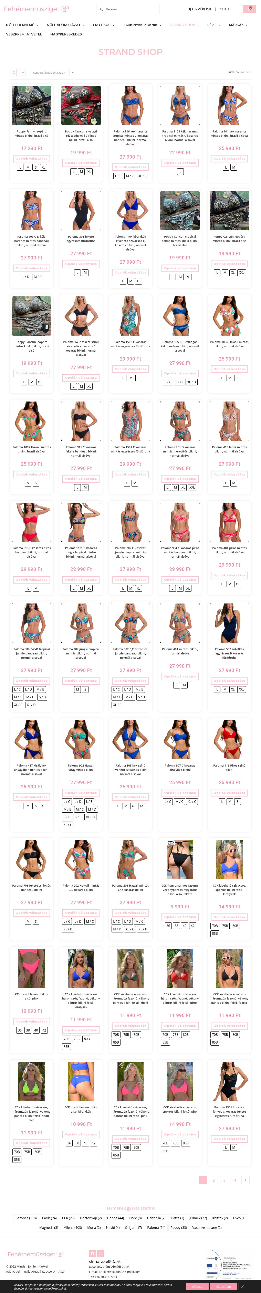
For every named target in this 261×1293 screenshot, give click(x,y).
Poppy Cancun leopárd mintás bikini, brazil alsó (229, 239)
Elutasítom (223, 1287)
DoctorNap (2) (91, 1218)
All (249, 72)
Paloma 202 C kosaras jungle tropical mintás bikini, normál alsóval (130, 552)
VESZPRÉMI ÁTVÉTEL (24, 34)
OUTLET (226, 9)
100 (243, 72)
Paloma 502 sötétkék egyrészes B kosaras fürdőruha (229, 653)
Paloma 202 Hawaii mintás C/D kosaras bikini (81, 888)
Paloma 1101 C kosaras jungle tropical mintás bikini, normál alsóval (81, 552)
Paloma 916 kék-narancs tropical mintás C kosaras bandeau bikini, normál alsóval (130, 137)
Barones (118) (26, 1218)
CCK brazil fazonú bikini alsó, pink (31, 996)
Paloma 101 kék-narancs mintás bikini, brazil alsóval (229, 133)
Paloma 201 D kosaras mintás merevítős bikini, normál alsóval (180, 451)
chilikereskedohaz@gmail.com (119, 1272)
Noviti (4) (113, 1227)
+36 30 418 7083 (106, 1277)
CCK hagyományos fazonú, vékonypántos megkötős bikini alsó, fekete (180, 890)
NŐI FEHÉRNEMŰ (20, 25)
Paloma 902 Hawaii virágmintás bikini (81, 767)
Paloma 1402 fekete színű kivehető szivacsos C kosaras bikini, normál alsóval (81, 348)
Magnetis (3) (48, 1227)
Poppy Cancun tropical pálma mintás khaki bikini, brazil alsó (180, 241)
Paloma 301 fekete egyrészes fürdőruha (81, 239)
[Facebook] (92, 1253)
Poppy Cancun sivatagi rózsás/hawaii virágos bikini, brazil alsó (81, 135)
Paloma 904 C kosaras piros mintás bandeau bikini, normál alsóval (180, 552)
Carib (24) (49, 1218)
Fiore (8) (135, 1218)
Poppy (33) (179, 1227)
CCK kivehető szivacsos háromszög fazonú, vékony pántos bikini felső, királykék (81, 1000)
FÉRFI (212, 25)
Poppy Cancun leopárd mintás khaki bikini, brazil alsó (32, 346)
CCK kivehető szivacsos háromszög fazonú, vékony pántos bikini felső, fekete (229, 998)
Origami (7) (133, 1227)
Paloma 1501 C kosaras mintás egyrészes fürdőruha (130, 449)
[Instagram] (100, 1253)
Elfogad (197, 1287)
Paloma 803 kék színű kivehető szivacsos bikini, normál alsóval (130, 769)
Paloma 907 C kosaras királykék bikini (180, 767)
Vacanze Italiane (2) (207, 1227)
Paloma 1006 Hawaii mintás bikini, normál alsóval (229, 344)
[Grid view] (13, 72)
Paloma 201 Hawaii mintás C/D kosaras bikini (130, 888)
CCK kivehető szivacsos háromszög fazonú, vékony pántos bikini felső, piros (180, 998)
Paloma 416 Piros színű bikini (229, 767)
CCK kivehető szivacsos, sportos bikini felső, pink (180, 1109)
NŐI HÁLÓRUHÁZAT (64, 25)
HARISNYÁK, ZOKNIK (140, 25)
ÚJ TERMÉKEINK (199, 9)
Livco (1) (239, 1218)
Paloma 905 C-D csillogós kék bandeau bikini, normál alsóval (180, 346)
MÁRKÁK (236, 25)
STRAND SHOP (182, 25)
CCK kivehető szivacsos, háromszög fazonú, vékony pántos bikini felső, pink (130, 1111)
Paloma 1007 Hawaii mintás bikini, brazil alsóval (31, 449)
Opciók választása (32, 158)
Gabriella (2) (156, 1218)
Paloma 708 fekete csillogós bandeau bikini (31, 888)
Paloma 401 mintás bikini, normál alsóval (180, 651)
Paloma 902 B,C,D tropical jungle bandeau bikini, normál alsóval (130, 653)
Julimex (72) (198, 1218)
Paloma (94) (156, 1227)
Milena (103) (72, 1227)
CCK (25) (68, 1218)
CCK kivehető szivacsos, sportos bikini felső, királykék (229, 890)
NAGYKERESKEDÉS (66, 34)
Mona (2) (94, 1227)
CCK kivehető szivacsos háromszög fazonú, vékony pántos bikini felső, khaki (130, 998)
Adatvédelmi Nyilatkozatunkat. (47, 1288)
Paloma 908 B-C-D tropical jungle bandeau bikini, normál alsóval (31, 653)
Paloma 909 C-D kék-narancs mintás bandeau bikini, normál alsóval (31, 241)
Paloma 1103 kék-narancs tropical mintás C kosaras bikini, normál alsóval (180, 135)
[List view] (22, 72)
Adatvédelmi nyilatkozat (22, 1271)
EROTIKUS (102, 25)
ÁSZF (62, 1271)
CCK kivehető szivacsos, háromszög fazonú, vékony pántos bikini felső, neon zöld (31, 1113)
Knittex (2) (220, 1218)
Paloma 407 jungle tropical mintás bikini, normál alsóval (81, 653)
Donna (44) (115, 1218)
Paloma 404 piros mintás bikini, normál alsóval (229, 550)
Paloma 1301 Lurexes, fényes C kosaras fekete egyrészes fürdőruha (229, 1111)
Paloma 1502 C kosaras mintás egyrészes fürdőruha (130, 344)
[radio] (20, 167)
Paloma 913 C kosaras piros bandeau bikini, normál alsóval (31, 552)
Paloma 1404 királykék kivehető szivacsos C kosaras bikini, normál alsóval (130, 243)
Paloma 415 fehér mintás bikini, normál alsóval (229, 449)
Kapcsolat (48, 1271)
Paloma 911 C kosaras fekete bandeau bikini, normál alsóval (81, 451)
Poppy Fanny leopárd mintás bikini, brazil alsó (31, 133)
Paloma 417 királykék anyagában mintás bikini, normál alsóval (31, 769)
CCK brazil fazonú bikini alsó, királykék (80, 1109)
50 (237, 72)
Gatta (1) (177, 1218)
